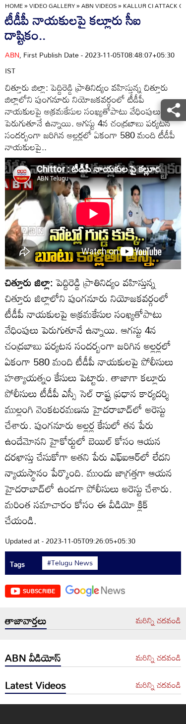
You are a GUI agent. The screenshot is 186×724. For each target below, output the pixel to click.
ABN (12, 54)
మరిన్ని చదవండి (158, 620)
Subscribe (39, 591)
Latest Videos (35, 685)
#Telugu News (70, 562)
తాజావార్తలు (26, 620)
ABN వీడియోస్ (33, 657)
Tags (17, 564)
